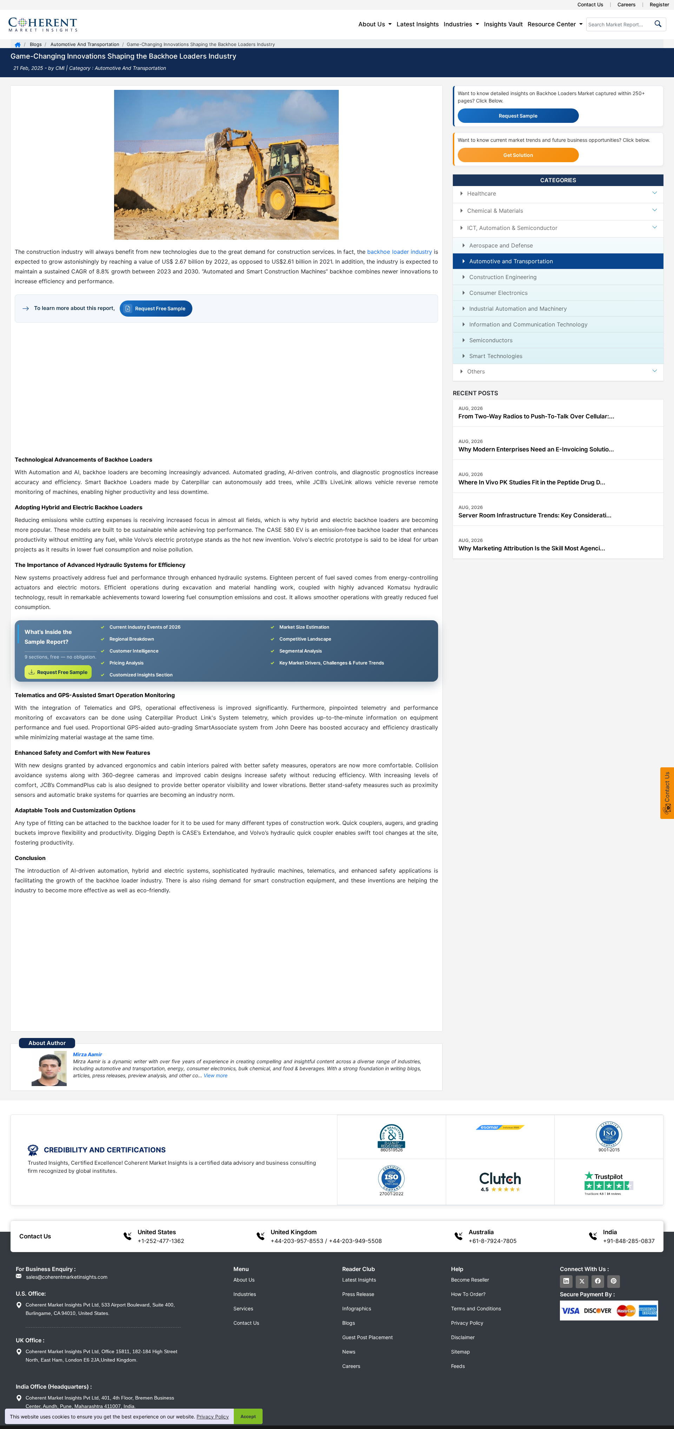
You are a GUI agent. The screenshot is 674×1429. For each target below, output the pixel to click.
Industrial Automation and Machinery (518, 308)
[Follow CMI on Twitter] (582, 1282)
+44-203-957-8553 (297, 1240)
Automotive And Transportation (84, 44)
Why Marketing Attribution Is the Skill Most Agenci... (531, 548)
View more (215, 1075)
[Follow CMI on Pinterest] (613, 1281)
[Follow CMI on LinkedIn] (566, 1281)
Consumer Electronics (498, 292)
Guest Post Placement (367, 1337)
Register (659, 4)
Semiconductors (491, 340)
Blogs (35, 44)
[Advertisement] (226, 388)
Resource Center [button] (553, 24)
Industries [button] (459, 24)
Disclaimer (463, 1337)
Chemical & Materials (495, 210)
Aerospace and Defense (501, 245)
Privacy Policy (213, 1417)
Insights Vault (503, 24)
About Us (244, 1280)
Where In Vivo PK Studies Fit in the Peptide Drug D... (531, 482)
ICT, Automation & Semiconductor (512, 227)
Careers (626, 4)
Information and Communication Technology (528, 324)
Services (243, 1308)
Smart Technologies (495, 355)
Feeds (458, 1366)
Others (476, 371)
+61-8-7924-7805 (493, 1240)
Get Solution (518, 155)
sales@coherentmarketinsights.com (66, 1277)
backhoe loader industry (399, 251)
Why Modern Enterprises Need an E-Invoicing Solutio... (536, 449)
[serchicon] (657, 26)
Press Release (358, 1294)
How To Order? (468, 1294)
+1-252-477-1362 (161, 1240)
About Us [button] (372, 24)
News (348, 1352)
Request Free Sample (160, 308)
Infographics (356, 1308)
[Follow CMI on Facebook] (598, 1281)
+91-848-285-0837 (629, 1240)
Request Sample (518, 116)
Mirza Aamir (87, 1054)
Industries (244, 1294)
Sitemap (460, 1352)
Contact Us (590, 4)
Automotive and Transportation (511, 261)
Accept (248, 1416)
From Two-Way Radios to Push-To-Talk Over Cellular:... (536, 416)
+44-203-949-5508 (355, 1240)
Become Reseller (470, 1280)
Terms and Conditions (476, 1308)
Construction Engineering (503, 276)
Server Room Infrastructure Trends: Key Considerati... (535, 515)
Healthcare (481, 193)
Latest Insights (418, 24)
